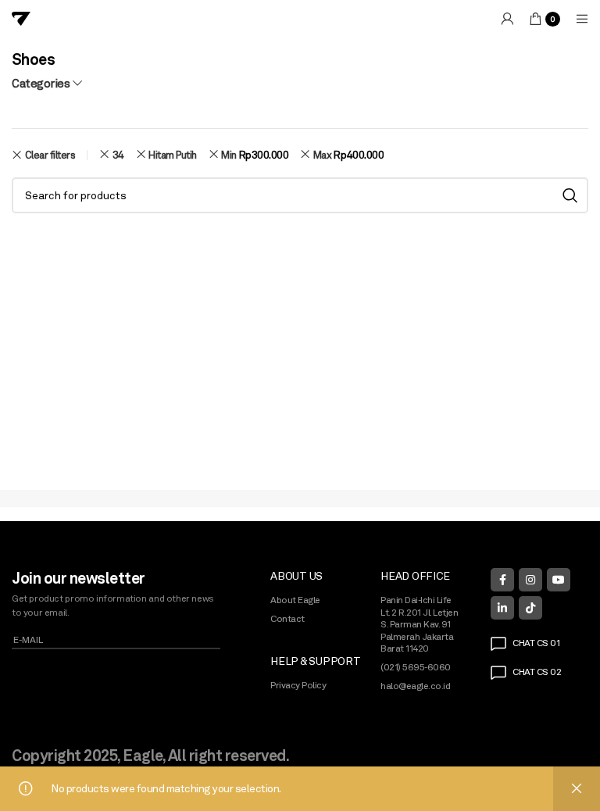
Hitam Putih (172, 154)
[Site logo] (21, 18)
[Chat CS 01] (498, 644)
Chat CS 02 (536, 671)
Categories (41, 83)
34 (118, 154)
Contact (287, 618)
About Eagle (295, 600)
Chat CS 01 (535, 643)
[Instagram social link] (530, 579)
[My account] (507, 18)
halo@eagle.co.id (415, 686)
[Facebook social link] (502, 579)
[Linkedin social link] (502, 608)
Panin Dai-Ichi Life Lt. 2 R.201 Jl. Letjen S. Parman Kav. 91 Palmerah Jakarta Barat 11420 (419, 624)
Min (254, 154)
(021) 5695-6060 (415, 667)
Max (348, 154)
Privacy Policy (298, 685)
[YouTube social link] (558, 579)
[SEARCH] (570, 195)
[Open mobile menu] (582, 18)
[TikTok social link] (530, 608)
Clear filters (50, 155)
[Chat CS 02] (498, 673)
